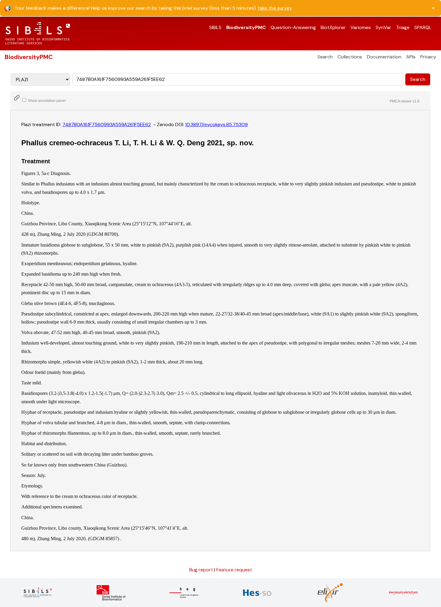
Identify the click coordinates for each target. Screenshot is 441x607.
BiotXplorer (333, 27)
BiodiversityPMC (246, 27)
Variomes (360, 27)
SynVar (383, 27)
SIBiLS (215, 27)
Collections (350, 57)
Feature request (234, 570)
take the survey (275, 8)
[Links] (17, 97)
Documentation (384, 57)
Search (325, 57)
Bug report (201, 570)
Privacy (428, 57)
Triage (403, 27)
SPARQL (422, 27)
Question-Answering (293, 27)
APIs (411, 57)
